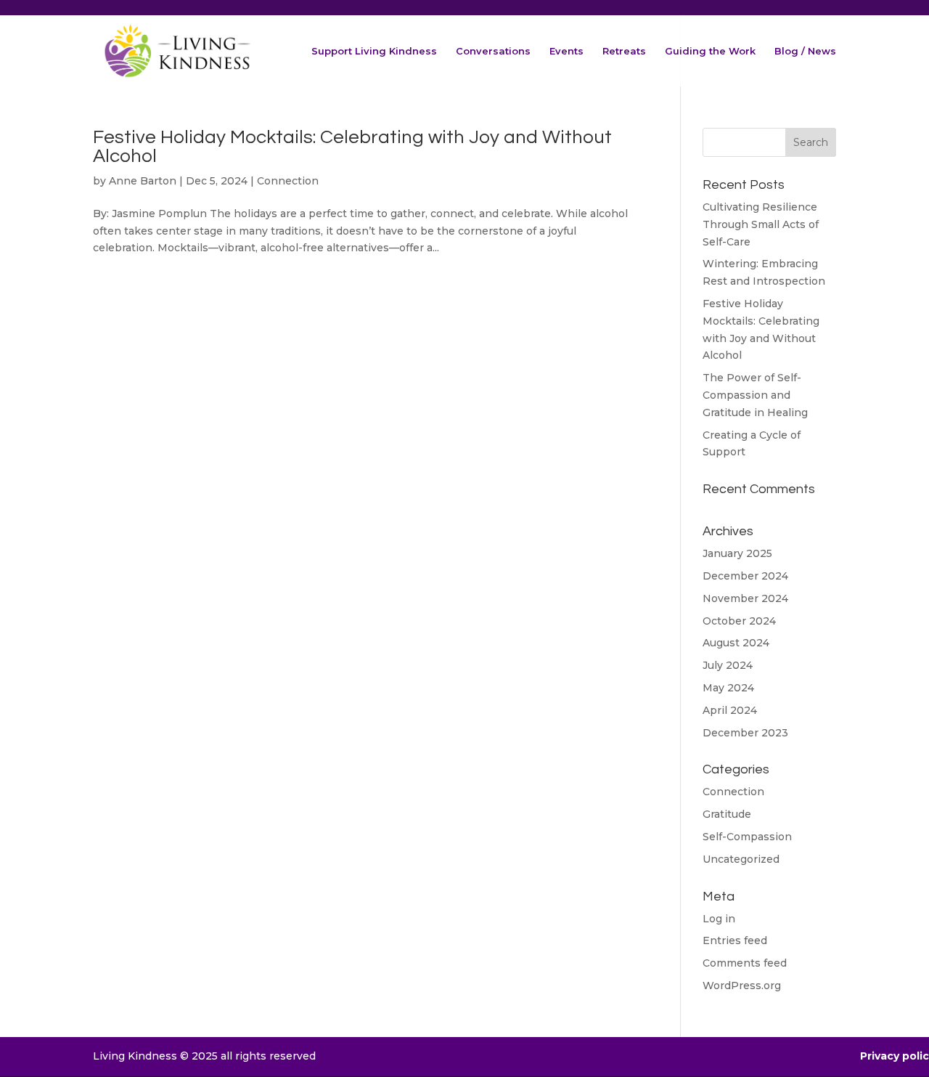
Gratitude (727, 814)
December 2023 (745, 732)
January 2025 (737, 553)
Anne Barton (142, 180)
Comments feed (745, 963)
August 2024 (736, 642)
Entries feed (735, 940)
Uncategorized (741, 859)
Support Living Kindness (374, 51)
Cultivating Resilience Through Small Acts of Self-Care (761, 224)
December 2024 (745, 575)
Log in (719, 918)
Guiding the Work (710, 51)
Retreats (624, 51)
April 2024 (730, 710)
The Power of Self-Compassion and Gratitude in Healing (755, 395)
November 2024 (745, 598)
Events (566, 51)
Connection (288, 180)
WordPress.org (742, 985)
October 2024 (739, 620)
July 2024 (728, 665)
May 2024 (728, 687)
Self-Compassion (747, 836)
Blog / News (805, 51)
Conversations (493, 51)
